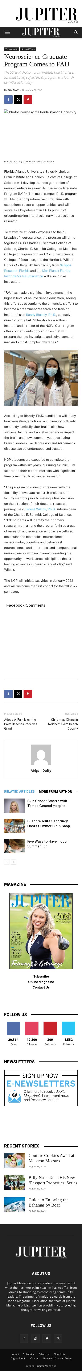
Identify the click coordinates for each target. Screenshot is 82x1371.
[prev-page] (6, 862)
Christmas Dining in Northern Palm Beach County (63, 724)
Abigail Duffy (41, 770)
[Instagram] (35, 1338)
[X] (18, 99)
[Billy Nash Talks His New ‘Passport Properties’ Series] (14, 1182)
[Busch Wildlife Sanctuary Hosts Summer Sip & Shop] (14, 826)
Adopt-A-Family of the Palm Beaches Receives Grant (20, 724)
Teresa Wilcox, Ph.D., (40, 509)
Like (13, 1023)
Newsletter (60, 1354)
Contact (34, 1358)
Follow (32, 1023)
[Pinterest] (28, 99)
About (15, 1354)
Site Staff (13, 90)
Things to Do (11, 49)
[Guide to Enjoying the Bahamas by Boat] (14, 1204)
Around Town (28, 49)
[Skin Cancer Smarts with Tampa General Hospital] (14, 806)
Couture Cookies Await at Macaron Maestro (51, 1158)
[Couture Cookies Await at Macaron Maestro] (14, 1160)
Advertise (44, 1354)
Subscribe (29, 1354)
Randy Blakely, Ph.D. (41, 315)
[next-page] (13, 862)
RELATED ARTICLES (19, 791)
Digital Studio (18, 1358)
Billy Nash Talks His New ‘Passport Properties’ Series (53, 1180)
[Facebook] (8, 99)
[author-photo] (41, 764)
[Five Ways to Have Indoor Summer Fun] (14, 846)
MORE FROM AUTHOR (55, 791)
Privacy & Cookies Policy (57, 1358)
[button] (7, 32)
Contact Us (41, 987)
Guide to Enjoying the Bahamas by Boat (49, 1202)
